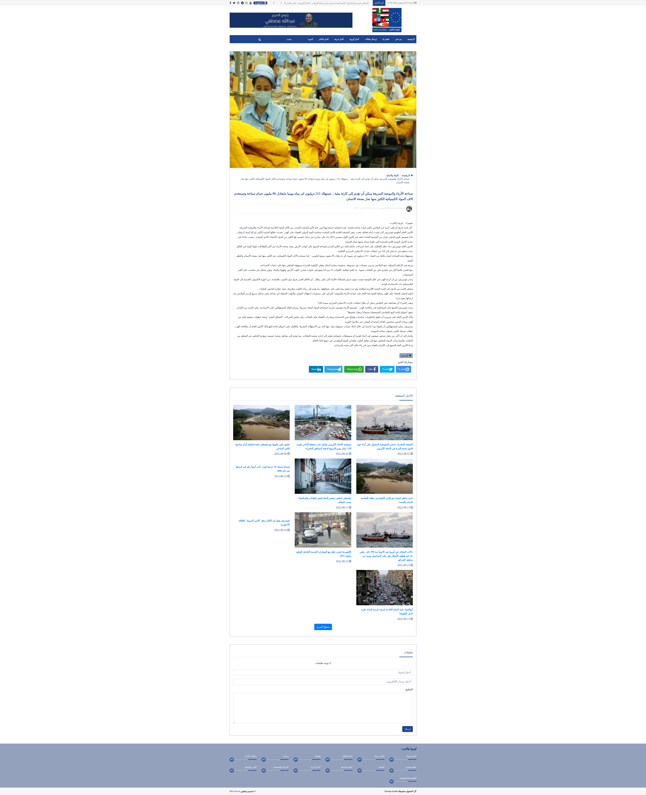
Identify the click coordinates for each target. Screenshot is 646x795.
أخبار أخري (315, 767)
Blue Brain (235, 791)
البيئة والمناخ (392, 175)
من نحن (398, 39)
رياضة (286, 756)
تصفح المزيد (323, 626)
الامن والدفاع (251, 767)
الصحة (381, 767)
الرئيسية (411, 39)
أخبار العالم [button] (323, 39)
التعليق (409, 689)
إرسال (407, 729)
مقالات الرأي (251, 756)
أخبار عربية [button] (339, 39)
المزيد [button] (310, 39)
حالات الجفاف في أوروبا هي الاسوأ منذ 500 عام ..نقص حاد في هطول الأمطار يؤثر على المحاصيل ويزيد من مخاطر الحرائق (386, 556)
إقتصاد (317, 756)
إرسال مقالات (370, 39)
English (259, 3)
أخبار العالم (347, 756)
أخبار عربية (379, 756)
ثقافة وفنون (411, 767)
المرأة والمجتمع (281, 767)
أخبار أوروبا (411, 756)
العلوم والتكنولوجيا (408, 778)
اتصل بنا (386, 39)
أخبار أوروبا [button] (354, 39)
